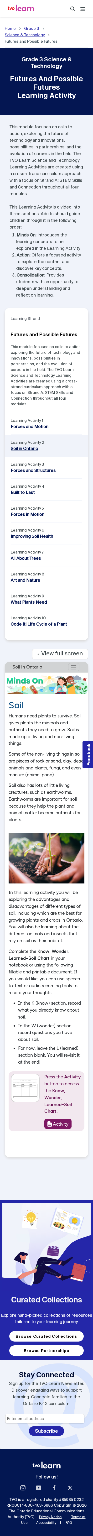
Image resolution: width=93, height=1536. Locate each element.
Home (10, 28)
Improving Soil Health (32, 536)
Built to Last (23, 492)
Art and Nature (25, 580)
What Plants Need (29, 602)
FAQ (69, 1523)
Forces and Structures (33, 470)
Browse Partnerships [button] (46, 1350)
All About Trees (26, 558)
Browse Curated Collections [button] (46, 1336)
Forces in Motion (27, 514)
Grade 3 (31, 28)
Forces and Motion (29, 426)
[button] (88, 754)
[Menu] (83, 8)
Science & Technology (25, 35)
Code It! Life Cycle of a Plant (39, 624)
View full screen (60, 653)
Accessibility (46, 1523)
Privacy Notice (50, 1517)
